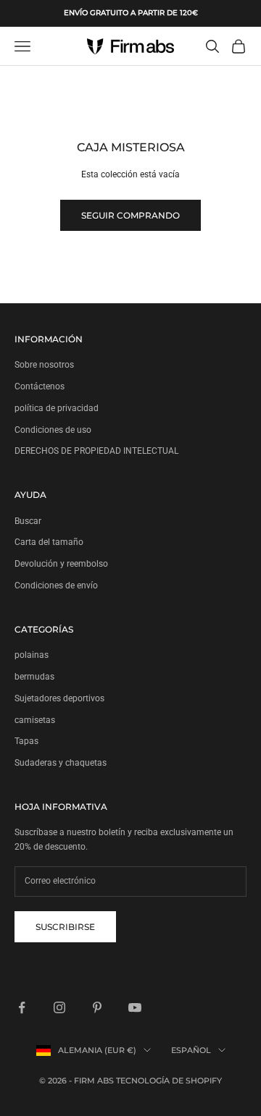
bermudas (34, 677)
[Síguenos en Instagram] (59, 1007)
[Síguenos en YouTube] (135, 1007)
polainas (31, 655)
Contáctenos (39, 386)
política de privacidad (56, 408)
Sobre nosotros (44, 365)
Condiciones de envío (56, 585)
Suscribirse (65, 926)
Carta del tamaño (48, 542)
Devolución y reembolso (61, 564)
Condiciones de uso (52, 430)
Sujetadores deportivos (59, 698)
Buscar (27, 521)
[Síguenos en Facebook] (21, 1007)
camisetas (34, 720)
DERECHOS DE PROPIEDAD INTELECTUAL (96, 451)
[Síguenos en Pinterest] (97, 1007)
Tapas (26, 741)
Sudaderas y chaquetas (60, 763)
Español (191, 1050)
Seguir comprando (130, 215)
